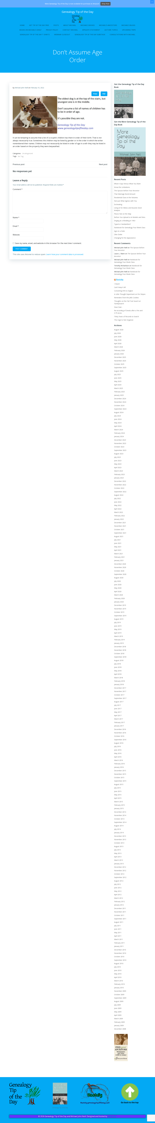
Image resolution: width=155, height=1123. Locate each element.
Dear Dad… (118, 307)
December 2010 (120, 950)
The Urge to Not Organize (123, 320)
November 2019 (120, 609)
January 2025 (119, 395)
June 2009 (117, 1008)
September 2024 (120, 409)
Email (16, 226)
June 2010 (117, 970)
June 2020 (117, 584)
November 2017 (120, 691)
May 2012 (117, 891)
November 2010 (120, 953)
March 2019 (118, 636)
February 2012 (119, 901)
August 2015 (118, 784)
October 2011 (119, 915)
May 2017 (117, 712)
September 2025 (120, 367)
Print (95, 94)
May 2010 (117, 974)
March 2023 (118, 471)
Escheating (118, 204)
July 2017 (117, 705)
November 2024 (120, 402)
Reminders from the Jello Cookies (126, 298)
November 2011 (120, 912)
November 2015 (120, 774)
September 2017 (120, 698)
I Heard (116, 284)
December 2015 (120, 770)
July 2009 (117, 1005)
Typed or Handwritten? (122, 224)
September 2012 (120, 877)
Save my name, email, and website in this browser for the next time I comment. (48, 243)
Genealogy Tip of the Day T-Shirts (35, 34)
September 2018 (120, 657)
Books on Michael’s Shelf (30, 30)
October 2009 (119, 994)
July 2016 (117, 746)
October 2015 (119, 777)
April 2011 (117, 936)
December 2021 (120, 522)
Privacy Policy (52, 30)
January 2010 (119, 988)
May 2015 (117, 795)
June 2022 (117, 502)
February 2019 (119, 640)
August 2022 (118, 495)
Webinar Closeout (62, 34)
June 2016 (117, 750)
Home (22, 25)
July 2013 (117, 850)
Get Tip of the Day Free (39, 25)
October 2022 (119, 488)
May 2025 (117, 381)
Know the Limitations (122, 187)
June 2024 (117, 419)
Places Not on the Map (122, 214)
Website (16, 234)
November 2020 (120, 567)
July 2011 (117, 926)
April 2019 (117, 633)
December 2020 (120, 564)
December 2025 (120, 357)
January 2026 (119, 354)
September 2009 (120, 998)
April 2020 (117, 591)
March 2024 (118, 430)
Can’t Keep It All (120, 287)
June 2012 (117, 888)
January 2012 (119, 905)
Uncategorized (27, 153)
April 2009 (117, 1015)
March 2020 (118, 595)
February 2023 (119, 474)
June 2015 (117, 791)
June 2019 (117, 626)
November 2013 (120, 839)
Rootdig (119, 279)
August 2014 (118, 826)
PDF (104, 94)
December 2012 (120, 867)
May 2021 (117, 547)
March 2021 (118, 554)
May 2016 (117, 753)
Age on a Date (119, 231)
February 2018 (119, 681)
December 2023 (120, 440)
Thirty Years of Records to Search (126, 316)
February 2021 (119, 557)
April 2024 (117, 426)
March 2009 (118, 1018)
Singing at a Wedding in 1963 (124, 221)
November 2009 (120, 991)
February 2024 (119, 433)
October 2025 (119, 364)
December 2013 (120, 836)
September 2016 (120, 740)
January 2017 (119, 726)
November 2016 (120, 733)
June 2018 (117, 667)
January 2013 (119, 864)
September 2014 (120, 822)
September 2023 (120, 450)
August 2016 (118, 743)
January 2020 (119, 602)
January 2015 (119, 808)
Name (16, 217)
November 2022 (120, 485)
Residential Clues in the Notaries (126, 197)
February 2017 (119, 722)
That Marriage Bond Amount (124, 194)
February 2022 (119, 516)
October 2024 (119, 405)
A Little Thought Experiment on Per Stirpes (129, 294)
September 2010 (120, 960)
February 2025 (119, 392)
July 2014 (117, 829)
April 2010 (117, 977)
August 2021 (118, 536)
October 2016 (119, 736)
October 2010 (119, 956)
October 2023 (119, 447)
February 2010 (119, 984)
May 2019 (117, 629)
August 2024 (118, 412)
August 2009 (118, 1001)
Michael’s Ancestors (108, 25)
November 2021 (120, 526)
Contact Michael (70, 30)
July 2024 (117, 416)
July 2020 (117, 581)
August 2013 (118, 846)
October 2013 (119, 843)
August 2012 (118, 881)
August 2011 (118, 922)
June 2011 (117, 929)
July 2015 (117, 788)
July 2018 (117, 664)
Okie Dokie (118, 234)
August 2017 (118, 702)
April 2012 (117, 894)
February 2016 (119, 764)
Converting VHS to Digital (123, 291)
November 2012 (120, 870)
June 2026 (117, 336)
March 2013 (118, 860)
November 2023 (120, 443)
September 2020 (120, 574)
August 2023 (118, 454)
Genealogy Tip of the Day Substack (90, 34)
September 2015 (120, 781)
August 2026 (118, 330)
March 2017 (118, 719)
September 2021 (120, 533)
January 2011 (119, 946)
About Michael (69, 25)
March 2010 (118, 981)
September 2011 (120, 919)
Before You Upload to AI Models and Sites (129, 217)
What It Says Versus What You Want (127, 184)
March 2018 (118, 678)
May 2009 (117, 1012)
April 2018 (117, 674)
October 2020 (119, 571)
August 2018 (118, 660)
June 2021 (117, 543)
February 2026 (119, 350)
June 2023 (117, 460)
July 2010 (117, 967)
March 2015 (118, 802)
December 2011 (120, 908)
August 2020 (118, 578)
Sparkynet (112, 1116)
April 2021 (117, 550)
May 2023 (117, 464)
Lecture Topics (111, 30)
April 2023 (117, 467)
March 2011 (118, 939)
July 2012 (117, 884)
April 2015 (117, 798)
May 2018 (117, 671)
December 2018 (120, 646)
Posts (56, 25)
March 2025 (118, 388)
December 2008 (120, 1029)
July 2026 (117, 333)
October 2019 (119, 612)
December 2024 (120, 398)
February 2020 (119, 598)
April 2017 (117, 715)
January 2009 (119, 1025)
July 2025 (117, 374)
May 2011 (117, 932)
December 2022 (120, 481)
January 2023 (119, 478)
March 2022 (118, 512)
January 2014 (119, 832)
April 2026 (117, 343)
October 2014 (119, 819)
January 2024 (119, 436)
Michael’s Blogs (128, 25)
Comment (17, 189)
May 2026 (117, 340)
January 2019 (119, 643)
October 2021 (119, 529)
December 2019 (120, 605)
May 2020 (117, 588)
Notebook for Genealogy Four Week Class (129, 227)
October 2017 (119, 695)
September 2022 (120, 492)
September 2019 (120, 616)
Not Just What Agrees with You (125, 201)
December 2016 (120, 729)
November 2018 (120, 650)
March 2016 (118, 760)
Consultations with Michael (122, 34)
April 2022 (117, 509)
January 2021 (119, 560)
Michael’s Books (88, 25)
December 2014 (120, 812)
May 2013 (117, 853)
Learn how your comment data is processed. (65, 254)
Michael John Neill (21, 88)
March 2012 (118, 898)
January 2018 (119, 684)
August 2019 (118, 619)
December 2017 (120, 688)
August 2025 (118, 371)
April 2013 (117, 857)
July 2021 (117, 540)
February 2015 (119, 805)
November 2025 (120, 361)
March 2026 (118, 347)
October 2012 (119, 874)
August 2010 (118, 963)
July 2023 (117, 457)
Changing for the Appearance (125, 238)
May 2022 (117, 505)
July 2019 (117, 622)
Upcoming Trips (129, 30)
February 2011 (119, 943)
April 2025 (117, 385)
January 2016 (119, 767)
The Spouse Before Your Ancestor (126, 191)
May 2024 (117, 423)
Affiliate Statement (91, 30)
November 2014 (120, 815)
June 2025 (117, 378)
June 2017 (117, 708)
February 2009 (119, 1022)
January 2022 (119, 519)
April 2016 (117, 757)
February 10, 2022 (37, 88)
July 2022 (117, 498)
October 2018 (119, 653)
